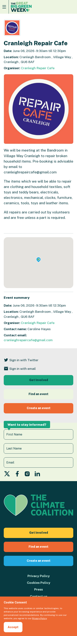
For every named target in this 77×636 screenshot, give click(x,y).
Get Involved (38, 380)
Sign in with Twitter (23, 360)
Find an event (38, 394)
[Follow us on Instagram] (27, 475)
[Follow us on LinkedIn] (37, 475)
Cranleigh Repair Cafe (38, 68)
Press (38, 589)
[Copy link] (3, 589)
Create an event (38, 408)
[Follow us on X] (7, 475)
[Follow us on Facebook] (17, 475)
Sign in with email (22, 369)
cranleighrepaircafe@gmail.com (28, 340)
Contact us (38, 596)
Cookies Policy (38, 583)
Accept (13, 627)
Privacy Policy (38, 576)
